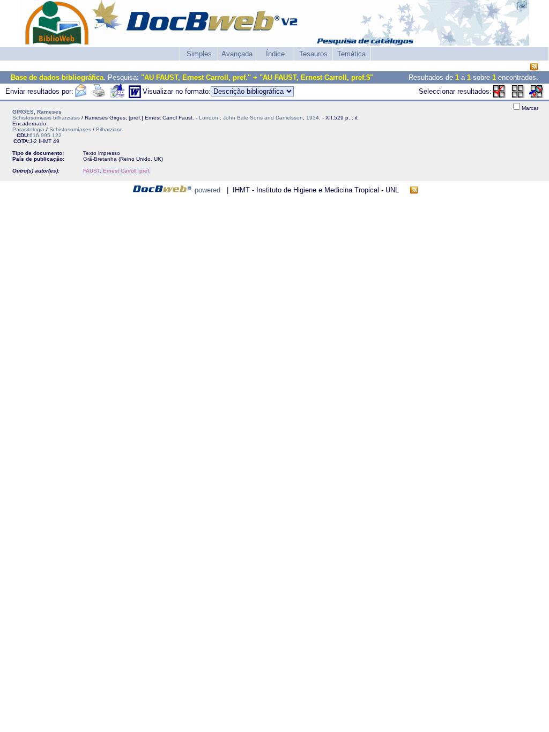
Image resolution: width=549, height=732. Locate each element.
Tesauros (313, 54)
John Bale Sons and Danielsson (263, 118)
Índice (275, 54)
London (208, 118)
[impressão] (99, 96)
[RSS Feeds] (534, 67)
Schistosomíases (70, 129)
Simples (199, 54)
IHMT (45, 141)
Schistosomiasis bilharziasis (46, 118)
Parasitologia (28, 129)
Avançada (237, 54)
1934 (312, 118)
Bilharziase (109, 129)
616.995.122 (45, 135)
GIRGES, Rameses (37, 112)
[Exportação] (117, 96)
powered (207, 190)
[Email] (80, 96)
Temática (351, 54)
